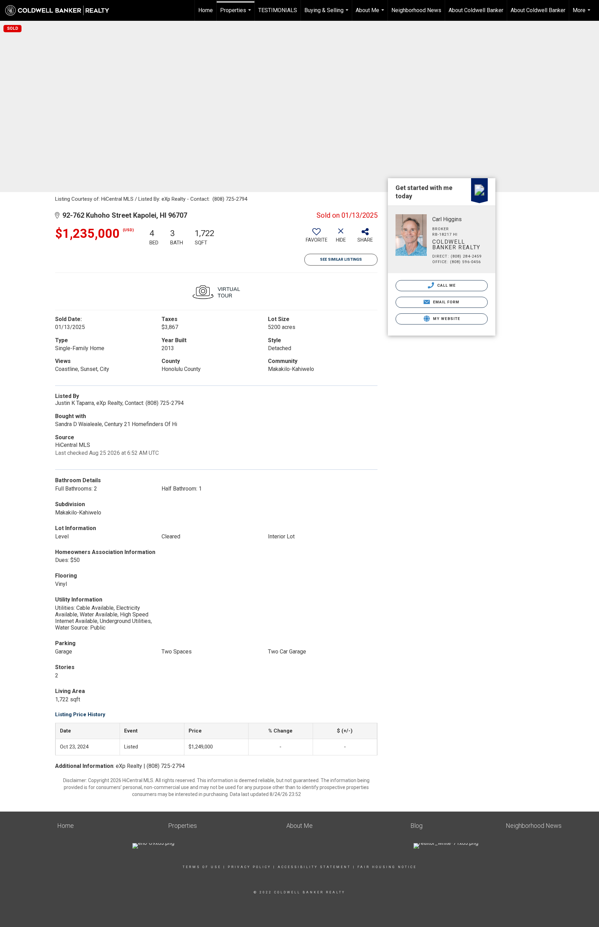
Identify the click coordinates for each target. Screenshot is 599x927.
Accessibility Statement (314, 867)
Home (205, 10)
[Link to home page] (60, 10)
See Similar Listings (341, 259)
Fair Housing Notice (387, 867)
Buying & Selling (327, 14)
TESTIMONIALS (277, 10)
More (582, 14)
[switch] (316, 237)
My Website (446, 319)
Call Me (446, 285)
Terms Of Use (202, 867)
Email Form (445, 302)
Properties (236, 14)
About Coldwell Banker (476, 10)
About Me (371, 14)
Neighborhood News (416, 10)
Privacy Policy (249, 867)
